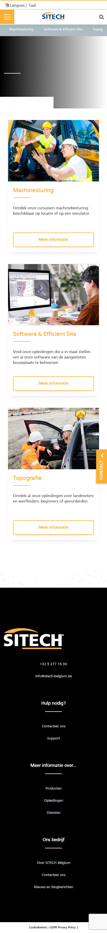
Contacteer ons (53, 726)
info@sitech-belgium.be (53, 676)
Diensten (54, 813)
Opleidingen (53, 800)
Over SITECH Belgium (53, 863)
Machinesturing (21, 29)
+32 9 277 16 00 (53, 664)
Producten (53, 788)
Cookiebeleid (38, 927)
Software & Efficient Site (63, 29)
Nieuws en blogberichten (53, 887)
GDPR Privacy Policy (63, 927)
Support (53, 738)
